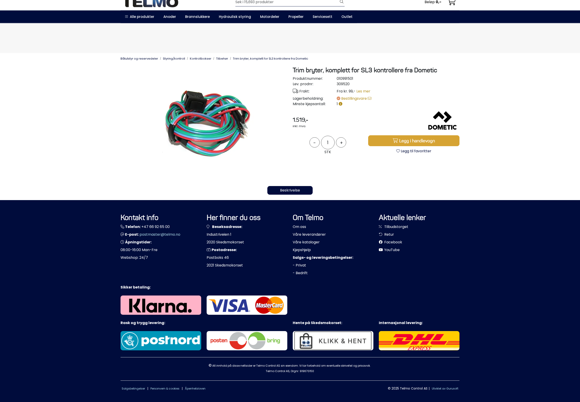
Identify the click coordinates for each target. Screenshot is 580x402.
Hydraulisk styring (235, 16)
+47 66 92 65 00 (155, 226)
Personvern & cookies (164, 388)
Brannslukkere (197, 16)
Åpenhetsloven (195, 388)
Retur (388, 234)
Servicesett (322, 16)
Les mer (363, 91)
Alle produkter (141, 16)
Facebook (392, 242)
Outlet (347, 16)
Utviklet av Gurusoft (445, 388)
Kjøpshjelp (302, 249)
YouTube (391, 249)
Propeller (296, 16)
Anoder (169, 16)
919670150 (307, 371)
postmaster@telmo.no (160, 234)
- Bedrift (300, 273)
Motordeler (269, 16)
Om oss (299, 226)
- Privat (299, 265)
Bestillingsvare (354, 98)
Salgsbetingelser (133, 388)
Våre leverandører (309, 234)
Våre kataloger (306, 242)
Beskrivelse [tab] (290, 190)
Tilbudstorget (395, 226)
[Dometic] (442, 121)
